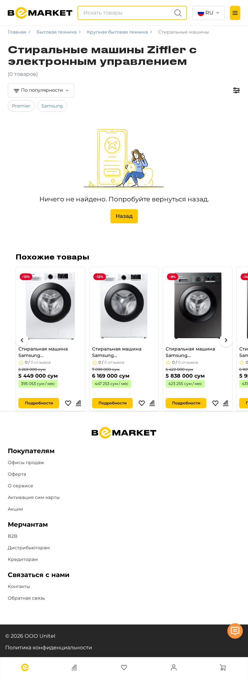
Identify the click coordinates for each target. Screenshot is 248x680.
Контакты (19, 586)
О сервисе (20, 486)
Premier (21, 106)
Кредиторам (23, 559)
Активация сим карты (34, 497)
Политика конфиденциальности (48, 647)
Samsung (52, 106)
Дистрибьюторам (29, 548)
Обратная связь (26, 598)
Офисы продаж (26, 462)
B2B (12, 536)
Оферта (17, 474)
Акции (15, 509)
